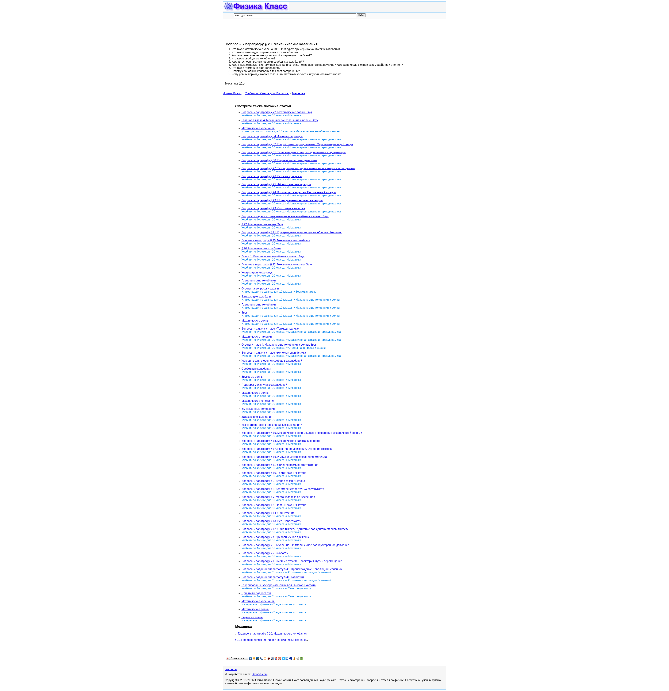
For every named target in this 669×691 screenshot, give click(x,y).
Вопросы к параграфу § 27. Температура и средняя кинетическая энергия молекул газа (298, 168)
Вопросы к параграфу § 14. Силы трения (267, 512)
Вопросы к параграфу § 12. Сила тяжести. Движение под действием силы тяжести (294, 529)
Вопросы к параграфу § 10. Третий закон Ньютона (273, 472)
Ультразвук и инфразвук (256, 272)
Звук (244, 312)
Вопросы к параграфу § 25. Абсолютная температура (276, 184)
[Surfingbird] (283, 658)
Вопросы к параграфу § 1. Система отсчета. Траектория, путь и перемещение (291, 561)
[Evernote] (301, 658)
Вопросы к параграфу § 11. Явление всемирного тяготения (279, 464)
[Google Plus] (280, 658)
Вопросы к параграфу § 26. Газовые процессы (271, 176)
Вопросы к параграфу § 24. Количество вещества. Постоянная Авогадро (288, 192)
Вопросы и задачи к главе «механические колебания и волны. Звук (285, 216)
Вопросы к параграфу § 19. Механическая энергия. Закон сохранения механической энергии (301, 432)
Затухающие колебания (256, 296)
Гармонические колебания (258, 280)
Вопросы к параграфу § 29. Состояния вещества (273, 208)
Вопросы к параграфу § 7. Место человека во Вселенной (278, 496)
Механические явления (256, 336)
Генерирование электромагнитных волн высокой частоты (278, 585)
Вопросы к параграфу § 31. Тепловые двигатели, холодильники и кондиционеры (293, 152)
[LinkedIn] (287, 658)
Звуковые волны (252, 376)
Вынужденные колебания (258, 408)
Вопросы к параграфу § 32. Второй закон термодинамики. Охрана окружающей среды (297, 144)
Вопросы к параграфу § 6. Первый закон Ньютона (273, 504)
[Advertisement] (286, 30)
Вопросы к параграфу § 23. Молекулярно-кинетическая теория (282, 200)
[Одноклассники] (254, 658)
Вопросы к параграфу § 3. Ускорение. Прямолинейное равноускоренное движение (295, 545)
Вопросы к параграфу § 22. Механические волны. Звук (276, 112)
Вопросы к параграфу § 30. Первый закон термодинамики (279, 160)
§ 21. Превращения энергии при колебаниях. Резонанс (270, 639)
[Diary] (269, 658)
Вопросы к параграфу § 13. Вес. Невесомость (271, 521)
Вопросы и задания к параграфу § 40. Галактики (272, 577)
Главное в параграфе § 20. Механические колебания (275, 240)
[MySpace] (291, 658)
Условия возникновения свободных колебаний (271, 360)
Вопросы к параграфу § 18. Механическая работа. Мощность (280, 440)
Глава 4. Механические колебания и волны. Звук (273, 256)
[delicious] (272, 658)
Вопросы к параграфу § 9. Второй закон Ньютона (273, 480)
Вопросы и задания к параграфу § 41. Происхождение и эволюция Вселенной (292, 569)
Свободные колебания (256, 368)
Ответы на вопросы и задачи (260, 288)
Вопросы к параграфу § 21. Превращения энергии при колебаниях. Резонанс (291, 232)
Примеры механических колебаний (264, 384)
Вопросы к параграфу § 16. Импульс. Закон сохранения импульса (284, 456)
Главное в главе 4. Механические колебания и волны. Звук (279, 120)
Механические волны (255, 320)
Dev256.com (259, 674)
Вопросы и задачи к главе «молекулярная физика (273, 352)
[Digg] (298, 658)
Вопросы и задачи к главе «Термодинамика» (270, 328)
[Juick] (294, 658)
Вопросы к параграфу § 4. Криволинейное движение (275, 537)
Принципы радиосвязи (256, 593)
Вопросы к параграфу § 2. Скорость (264, 553)
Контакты (231, 669)
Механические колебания (258, 128)
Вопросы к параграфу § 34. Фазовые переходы (272, 136)
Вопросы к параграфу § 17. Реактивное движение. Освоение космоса (286, 448)
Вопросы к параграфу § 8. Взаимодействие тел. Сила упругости (282, 488)
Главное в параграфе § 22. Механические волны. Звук (276, 264)
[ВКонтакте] (250, 658)
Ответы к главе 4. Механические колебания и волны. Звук (278, 344)
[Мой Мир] (258, 658)
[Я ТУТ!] (276, 658)
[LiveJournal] (261, 658)
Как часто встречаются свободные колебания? (271, 424)
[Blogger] (265, 658)
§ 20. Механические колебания (261, 248)
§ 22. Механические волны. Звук (262, 224)
